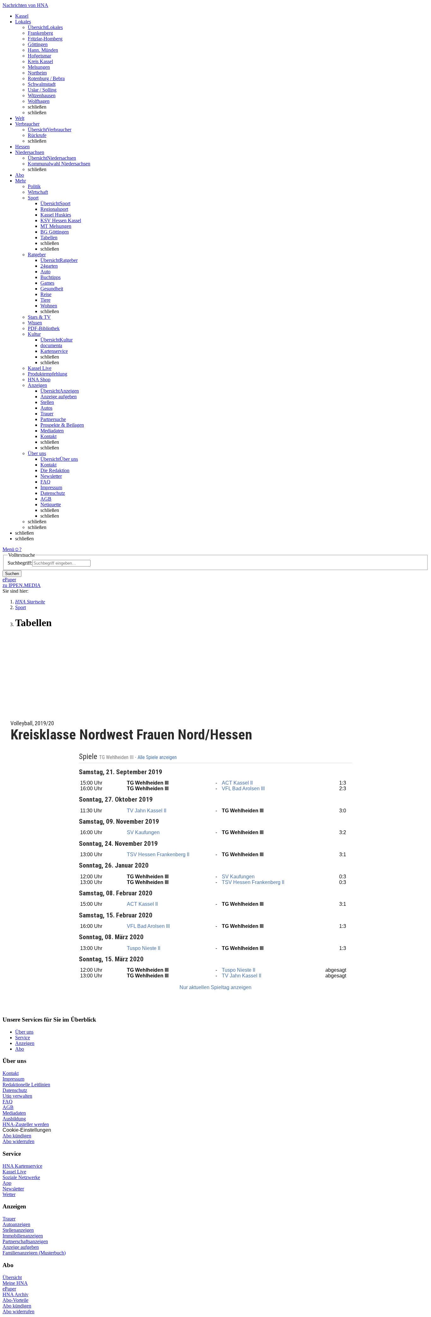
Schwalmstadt (42, 84)
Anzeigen (24, 1043)
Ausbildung (14, 1118)
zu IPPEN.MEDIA (22, 585)
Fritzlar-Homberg (45, 38)
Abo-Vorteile (15, 1300)
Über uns (24, 1032)
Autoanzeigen (16, 1224)
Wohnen (48, 305)
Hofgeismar (39, 55)
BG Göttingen (54, 231)
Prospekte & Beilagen (62, 425)
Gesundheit (51, 288)
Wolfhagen (39, 101)
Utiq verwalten (17, 1096)
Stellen (47, 402)
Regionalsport (54, 209)
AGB (45, 498)
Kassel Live (14, 1171)
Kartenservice (54, 351)
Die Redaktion (54, 470)
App (7, 1183)
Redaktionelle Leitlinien (26, 1084)
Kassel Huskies (55, 214)
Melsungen (39, 67)
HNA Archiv (15, 1294)
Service (22, 1037)
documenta (51, 345)
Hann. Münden (43, 50)
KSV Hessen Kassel (60, 220)
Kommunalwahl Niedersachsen (59, 163)
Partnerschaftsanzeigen (25, 1241)
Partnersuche (53, 419)
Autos (46, 408)
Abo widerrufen (18, 1141)
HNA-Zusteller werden (26, 1124)
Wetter (9, 1194)
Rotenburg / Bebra (46, 78)
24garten (49, 266)
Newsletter (51, 476)
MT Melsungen (55, 226)
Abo (19, 1049)
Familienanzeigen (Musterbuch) (34, 1252)
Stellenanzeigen (18, 1230)
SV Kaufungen (143, 832)
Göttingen (38, 44)
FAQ (45, 481)
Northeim (37, 72)
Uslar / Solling (42, 89)
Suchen (12, 573)
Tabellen (48, 237)
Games (47, 283)
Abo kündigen (17, 1135)
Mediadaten (52, 430)
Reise (45, 294)
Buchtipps (50, 277)
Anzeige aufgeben (58, 396)
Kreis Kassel (40, 61)
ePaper (9, 1288)
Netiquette (50, 504)
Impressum (51, 487)
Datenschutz (52, 493)
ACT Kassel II (237, 783)
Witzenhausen (42, 95)
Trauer (46, 413)
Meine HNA (15, 1283)
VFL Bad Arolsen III (243, 788)
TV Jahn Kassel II (146, 810)
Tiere (45, 300)
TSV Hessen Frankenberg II (158, 854)
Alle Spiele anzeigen (158, 757)
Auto (45, 271)
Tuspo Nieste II (143, 948)
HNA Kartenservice (22, 1166)
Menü (8, 549)
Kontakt (48, 436)
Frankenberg (40, 33)
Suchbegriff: (20, 563)
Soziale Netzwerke (21, 1177)
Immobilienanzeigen (23, 1235)
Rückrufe (37, 135)
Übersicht (12, 1277)
